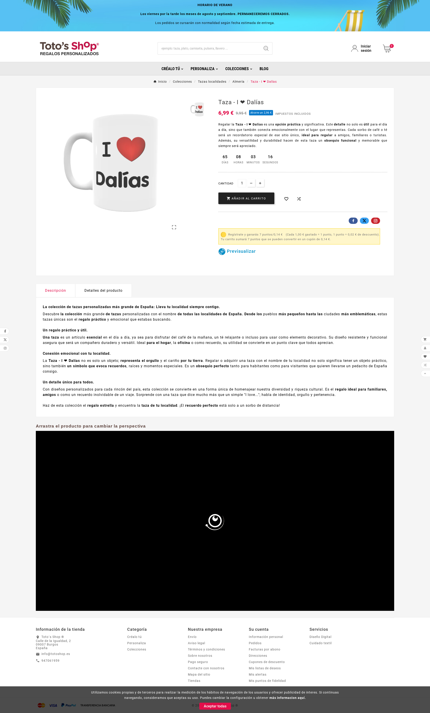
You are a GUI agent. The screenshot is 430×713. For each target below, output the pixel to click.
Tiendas (194, 681)
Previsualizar (241, 251)
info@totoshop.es (55, 654)
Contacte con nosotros (206, 668)
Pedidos (255, 643)
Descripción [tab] (55, 290)
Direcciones (258, 655)
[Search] (266, 48)
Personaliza (136, 643)
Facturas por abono (264, 649)
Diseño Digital (320, 637)
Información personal (266, 637)
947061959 (50, 660)
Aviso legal (196, 643)
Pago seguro (198, 662)
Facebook (353, 221)
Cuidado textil (321, 643)
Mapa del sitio (199, 674)
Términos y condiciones (206, 649)
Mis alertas (258, 674)
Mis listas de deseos (265, 668)
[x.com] (364, 221)
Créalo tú (134, 637)
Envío (192, 637)
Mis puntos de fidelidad (267, 681)
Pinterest (375, 221)
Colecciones (136, 649)
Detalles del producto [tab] (103, 290)
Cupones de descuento (267, 662)
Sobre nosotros (200, 655)
